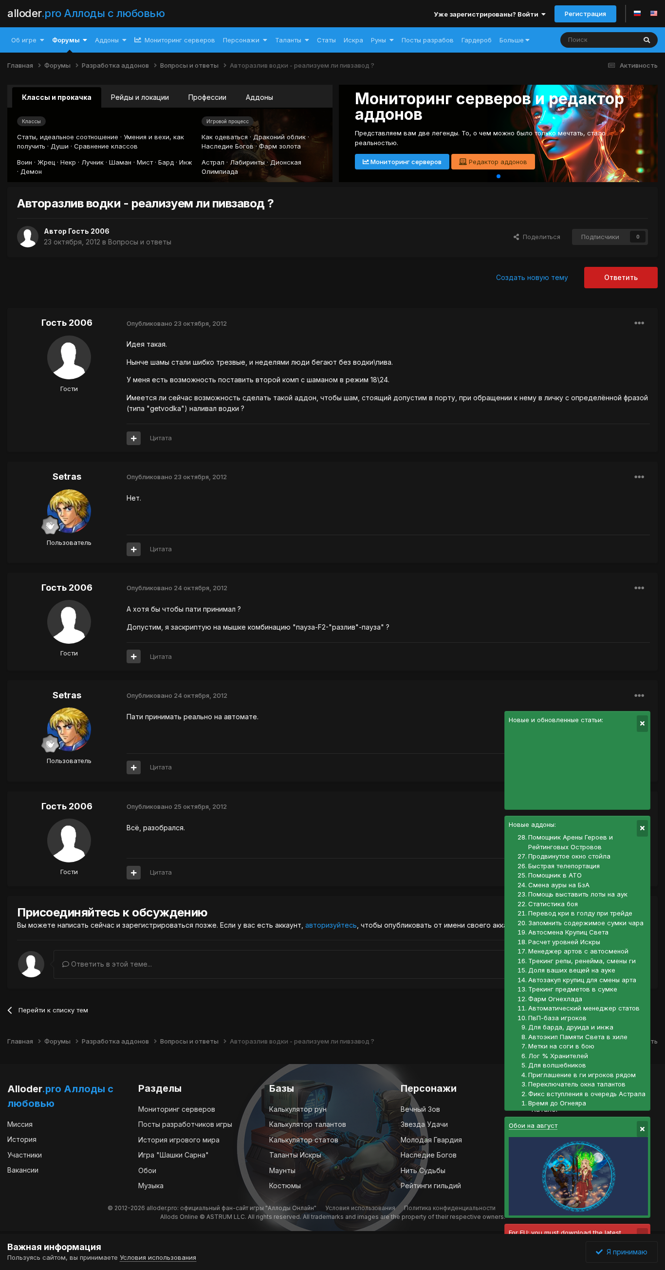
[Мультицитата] (134, 438)
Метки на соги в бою (561, 1046)
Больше (511, 40)
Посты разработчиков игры (185, 1124)
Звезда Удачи (424, 1124)
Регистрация (585, 14)
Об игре (24, 40)
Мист (145, 162)
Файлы (613, 39)
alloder (86, 13)
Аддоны (107, 40)
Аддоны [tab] (259, 97)
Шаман (120, 162)
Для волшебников (557, 1065)
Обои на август (533, 1125)
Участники (24, 1155)
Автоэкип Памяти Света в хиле (578, 1037)
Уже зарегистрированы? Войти (487, 14)
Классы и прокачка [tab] (57, 97)
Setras (67, 476)
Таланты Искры (295, 1155)
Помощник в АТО (555, 875)
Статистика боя (553, 904)
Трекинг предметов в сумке (572, 989)
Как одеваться (225, 137)
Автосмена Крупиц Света (568, 932)
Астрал (213, 162)
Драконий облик (279, 137)
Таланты (288, 40)
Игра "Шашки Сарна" (173, 1155)
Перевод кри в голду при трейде (580, 913)
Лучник (92, 162)
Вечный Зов (420, 1109)
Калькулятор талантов (307, 1124)
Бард (166, 162)
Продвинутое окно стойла (569, 856)
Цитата (161, 438)
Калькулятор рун (298, 1109)
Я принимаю (625, 1252)
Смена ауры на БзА (559, 885)
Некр (68, 162)
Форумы (66, 40)
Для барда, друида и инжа (570, 1027)
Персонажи (241, 40)
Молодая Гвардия (431, 1140)
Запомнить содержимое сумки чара (586, 923)
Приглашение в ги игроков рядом (582, 1075)
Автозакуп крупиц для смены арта (582, 980)
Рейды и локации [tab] (140, 97)
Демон (31, 171)
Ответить (621, 277)
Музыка (151, 1185)
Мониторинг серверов (179, 40)
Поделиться (539, 237)
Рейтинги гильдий (431, 1185)
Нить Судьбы (423, 1170)
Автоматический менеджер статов (584, 1008)
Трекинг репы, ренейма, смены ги (582, 961)
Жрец (46, 162)
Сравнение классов (106, 146)
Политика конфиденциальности (450, 1208)
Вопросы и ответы (139, 242)
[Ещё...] (639, 323)
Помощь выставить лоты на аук (578, 894)
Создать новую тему (532, 277)
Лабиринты (247, 162)
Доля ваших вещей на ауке (571, 970)
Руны (378, 40)
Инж (185, 162)
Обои (147, 1170)
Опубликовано (177, 323)
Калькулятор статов (303, 1140)
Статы (326, 40)
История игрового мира (179, 1140)
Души (60, 146)
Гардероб (477, 40)
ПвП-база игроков (557, 1018)
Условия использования (360, 1208)
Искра (353, 40)
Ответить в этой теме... (110, 964)
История (22, 1139)
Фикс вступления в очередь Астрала (587, 1094)
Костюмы (285, 1185)
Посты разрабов (428, 40)
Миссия (20, 1124)
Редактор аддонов (497, 162)
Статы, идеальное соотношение (67, 137)
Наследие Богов (228, 146)
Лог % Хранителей (558, 1056)
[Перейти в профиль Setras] (69, 511)
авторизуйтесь (331, 925)
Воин (24, 162)
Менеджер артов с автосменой (578, 951)
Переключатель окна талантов (577, 1084)
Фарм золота (280, 146)
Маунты (282, 1170)
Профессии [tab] (207, 97)
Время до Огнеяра (557, 1103)
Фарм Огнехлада (555, 999)
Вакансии (22, 1170)
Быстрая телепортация (564, 866)
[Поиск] (647, 40)
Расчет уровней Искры (564, 942)
